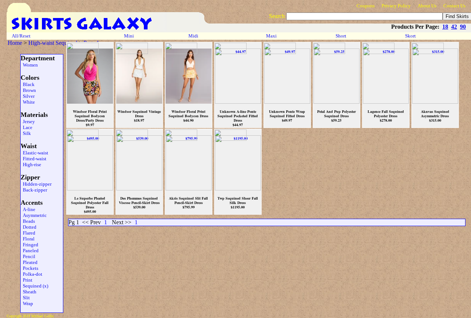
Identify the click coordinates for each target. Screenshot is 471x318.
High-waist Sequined (52, 43)
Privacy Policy (396, 5)
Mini (129, 36)
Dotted (28, 227)
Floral (28, 239)
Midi (193, 36)
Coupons (366, 5)
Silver (28, 96)
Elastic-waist (34, 153)
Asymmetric (34, 215)
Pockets (29, 268)
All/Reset (21, 36)
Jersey (28, 121)
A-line (28, 209)
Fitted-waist (33, 158)
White (28, 102)
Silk (26, 133)
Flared (28, 233)
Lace (26, 127)
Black (28, 84)
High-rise (31, 164)
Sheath (28, 291)
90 (463, 27)
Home (15, 43)
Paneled (30, 250)
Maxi (272, 36)
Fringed (29, 244)
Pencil (28, 256)
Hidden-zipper (36, 184)
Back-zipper (34, 190)
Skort (411, 36)
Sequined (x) (34, 286)
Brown (28, 90)
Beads (28, 221)
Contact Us (454, 5)
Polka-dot (31, 274)
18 (445, 27)
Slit (25, 297)
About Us (427, 5)
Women (29, 65)
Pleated (29, 262)
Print (26, 280)
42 (454, 27)
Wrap (27, 303)
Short (341, 36)
